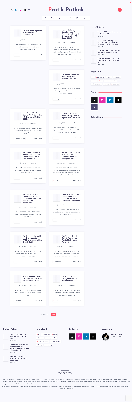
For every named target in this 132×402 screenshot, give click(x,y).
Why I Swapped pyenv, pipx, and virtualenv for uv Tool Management (32, 278)
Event (71, 18)
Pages (84, 18)
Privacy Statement (72, 211)
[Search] (120, 10)
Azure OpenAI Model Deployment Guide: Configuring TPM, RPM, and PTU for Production (32, 199)
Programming (55, 18)
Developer (58, 261)
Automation (100, 77)
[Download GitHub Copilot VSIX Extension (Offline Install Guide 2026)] (93, 60)
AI (55, 220)
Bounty (95, 80)
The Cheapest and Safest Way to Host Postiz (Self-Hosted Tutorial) (70, 239)
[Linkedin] (16, 10)
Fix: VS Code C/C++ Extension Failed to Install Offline (70, 278)
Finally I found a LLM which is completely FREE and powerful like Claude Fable (32, 239)
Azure (17, 55)
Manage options (79, 207)
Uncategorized (20, 138)
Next (53, 314)
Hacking (64, 18)
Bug (101, 80)
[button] (90, 191)
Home (46, 18)
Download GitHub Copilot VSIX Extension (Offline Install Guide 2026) (32, 116)
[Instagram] (20, 10)
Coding (57, 99)
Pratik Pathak (116, 334)
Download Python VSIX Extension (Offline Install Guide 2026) (71, 77)
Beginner (117, 77)
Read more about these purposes (82, 202)
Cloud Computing (111, 80)
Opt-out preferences (60, 211)
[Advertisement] (28, 82)
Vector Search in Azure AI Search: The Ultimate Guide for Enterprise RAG (71, 155)
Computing (115, 84)
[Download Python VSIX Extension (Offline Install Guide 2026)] (93, 52)
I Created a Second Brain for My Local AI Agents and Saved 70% (71, 116)
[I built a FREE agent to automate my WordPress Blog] (93, 34)
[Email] (29, 10)
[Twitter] (12, 10)
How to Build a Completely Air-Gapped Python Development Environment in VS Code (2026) (71, 34)
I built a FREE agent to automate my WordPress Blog (32, 33)
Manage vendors (45, 202)
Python (78, 18)
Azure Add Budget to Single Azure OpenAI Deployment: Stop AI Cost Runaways (31, 155)
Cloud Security (97, 84)
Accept (53, 207)
